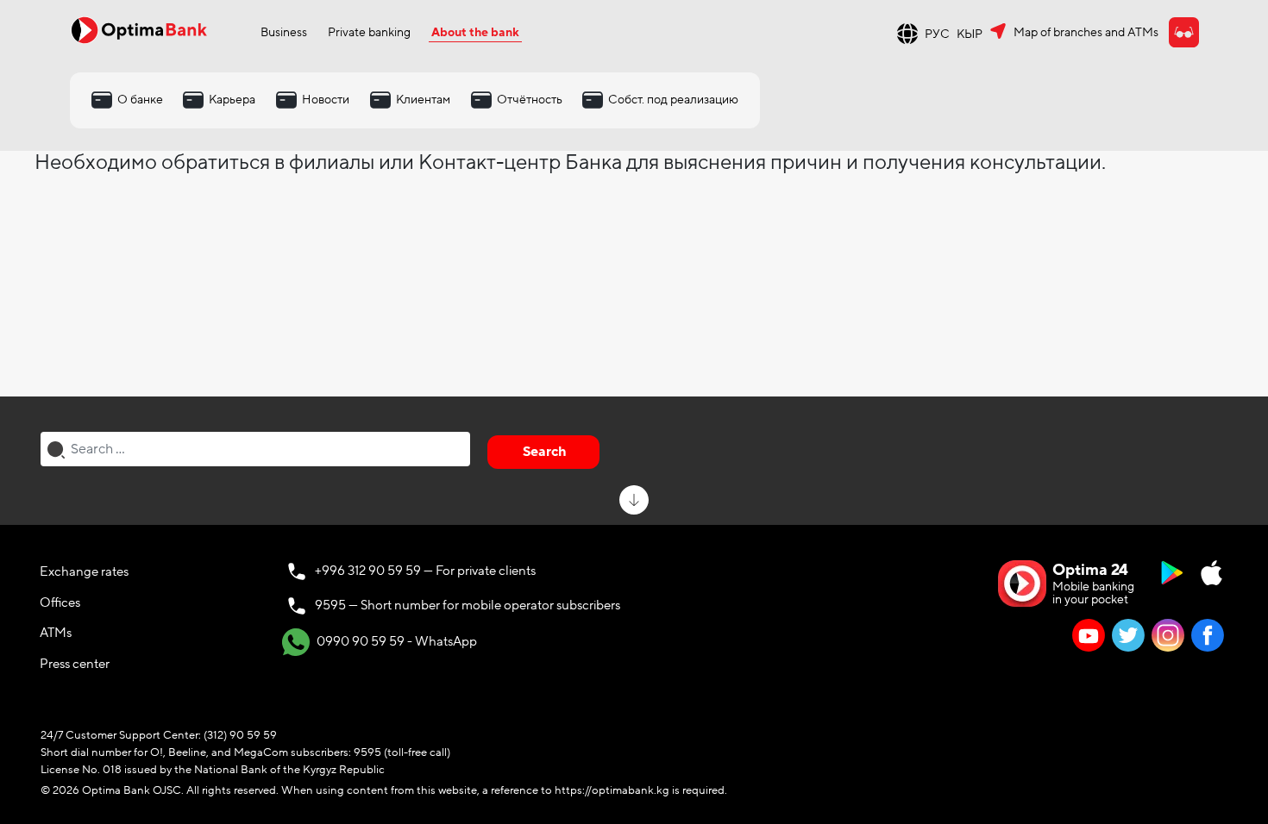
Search (545, 451)
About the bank (475, 32)
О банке (140, 99)
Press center (75, 663)
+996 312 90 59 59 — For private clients (425, 570)
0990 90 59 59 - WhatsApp (395, 641)
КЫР (969, 34)
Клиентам (423, 99)
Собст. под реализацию (673, 99)
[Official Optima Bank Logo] (139, 29)
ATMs (56, 632)
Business (284, 32)
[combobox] (255, 449)
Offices (60, 602)
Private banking (369, 32)
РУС (937, 34)
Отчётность (529, 99)
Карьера (232, 99)
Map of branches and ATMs (1086, 32)
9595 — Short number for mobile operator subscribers (467, 605)
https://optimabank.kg (612, 790)
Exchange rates (84, 571)
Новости (325, 99)
